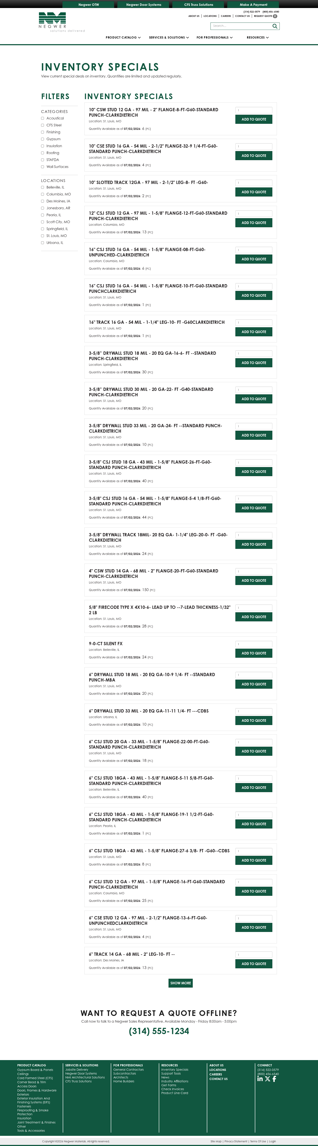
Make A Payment (253, 5)
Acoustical (55, 118)
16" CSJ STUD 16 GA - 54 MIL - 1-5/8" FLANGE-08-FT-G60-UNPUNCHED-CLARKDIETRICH (147, 252)
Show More (180, 983)
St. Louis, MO (57, 236)
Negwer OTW (89, 5)
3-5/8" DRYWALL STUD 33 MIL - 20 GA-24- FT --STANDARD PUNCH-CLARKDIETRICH (155, 428)
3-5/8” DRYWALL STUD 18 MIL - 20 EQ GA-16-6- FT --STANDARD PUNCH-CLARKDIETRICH (152, 355)
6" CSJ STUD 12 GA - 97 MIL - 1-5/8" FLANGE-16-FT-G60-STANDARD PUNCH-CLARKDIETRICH (157, 884)
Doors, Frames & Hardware (36, 1090)
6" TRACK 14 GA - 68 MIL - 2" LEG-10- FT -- (132, 954)
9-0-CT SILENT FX (106, 643)
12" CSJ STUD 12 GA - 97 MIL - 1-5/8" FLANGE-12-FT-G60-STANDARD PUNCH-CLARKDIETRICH (158, 215)
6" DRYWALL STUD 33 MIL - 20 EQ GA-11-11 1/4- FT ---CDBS (149, 711)
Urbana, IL (55, 242)
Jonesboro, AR (58, 208)
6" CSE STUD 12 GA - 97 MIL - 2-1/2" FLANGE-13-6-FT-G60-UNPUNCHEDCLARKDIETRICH (148, 920)
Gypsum (54, 139)
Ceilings (23, 1074)
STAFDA (53, 160)
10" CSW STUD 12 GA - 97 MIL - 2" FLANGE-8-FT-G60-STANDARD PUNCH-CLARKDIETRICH (153, 112)
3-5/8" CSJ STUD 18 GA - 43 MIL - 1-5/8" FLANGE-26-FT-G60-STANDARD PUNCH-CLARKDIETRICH (150, 464)
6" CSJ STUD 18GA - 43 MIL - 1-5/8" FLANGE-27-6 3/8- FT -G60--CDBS (159, 850)
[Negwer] (62, 20)
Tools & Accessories (31, 1130)
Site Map (216, 1141)
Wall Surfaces (57, 166)
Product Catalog (121, 37)
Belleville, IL (55, 187)
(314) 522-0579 (252, 11)
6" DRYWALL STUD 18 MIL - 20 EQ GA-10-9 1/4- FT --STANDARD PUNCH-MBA (152, 677)
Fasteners (24, 1106)
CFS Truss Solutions (198, 5)
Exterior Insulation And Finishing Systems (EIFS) (33, 1100)
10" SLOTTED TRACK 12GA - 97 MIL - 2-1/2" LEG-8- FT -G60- (148, 182)
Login (272, 1141)
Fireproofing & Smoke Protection (32, 1112)
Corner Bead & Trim (31, 1082)
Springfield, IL (57, 229)
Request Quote (265, 16)
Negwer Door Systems (143, 5)
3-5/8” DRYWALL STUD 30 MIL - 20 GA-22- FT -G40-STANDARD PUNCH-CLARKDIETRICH (151, 392)
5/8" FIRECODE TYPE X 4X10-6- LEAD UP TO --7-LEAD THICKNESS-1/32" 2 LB (159, 609)
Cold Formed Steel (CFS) (35, 1078)
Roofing (53, 153)
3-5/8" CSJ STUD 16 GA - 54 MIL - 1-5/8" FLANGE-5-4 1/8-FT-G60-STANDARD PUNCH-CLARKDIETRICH (155, 501)
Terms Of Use (258, 1141)
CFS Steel (54, 125)
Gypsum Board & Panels (35, 1070)
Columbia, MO (59, 194)
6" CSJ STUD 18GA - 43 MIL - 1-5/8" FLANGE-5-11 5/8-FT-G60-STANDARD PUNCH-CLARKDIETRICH (151, 780)
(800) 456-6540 (271, 11)
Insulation (54, 146)
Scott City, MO (58, 222)
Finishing (53, 132)
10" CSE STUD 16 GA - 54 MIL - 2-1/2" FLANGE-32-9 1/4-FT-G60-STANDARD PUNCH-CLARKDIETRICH (153, 148)
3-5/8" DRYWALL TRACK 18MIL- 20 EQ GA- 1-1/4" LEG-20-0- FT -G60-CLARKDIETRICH (158, 537)
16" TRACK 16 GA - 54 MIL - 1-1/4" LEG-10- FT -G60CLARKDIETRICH (157, 322)
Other (21, 1126)
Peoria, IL (54, 215)
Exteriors (23, 1094)
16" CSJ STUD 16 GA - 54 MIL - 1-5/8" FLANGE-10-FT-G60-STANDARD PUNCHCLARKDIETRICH (158, 288)
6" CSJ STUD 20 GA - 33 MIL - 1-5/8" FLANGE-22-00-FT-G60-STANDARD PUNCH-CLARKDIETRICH (149, 744)
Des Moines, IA (58, 201)
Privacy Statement (236, 1141)
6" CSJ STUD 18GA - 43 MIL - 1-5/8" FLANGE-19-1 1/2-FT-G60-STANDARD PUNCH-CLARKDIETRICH (151, 817)
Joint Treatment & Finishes (36, 1122)
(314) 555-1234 (159, 1031)
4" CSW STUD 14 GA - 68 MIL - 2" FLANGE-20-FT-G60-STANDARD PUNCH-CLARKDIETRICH (153, 573)
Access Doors (26, 1086)
